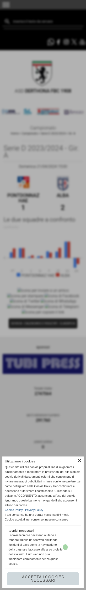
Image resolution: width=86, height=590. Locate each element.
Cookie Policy (14, 510)
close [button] (79, 460)
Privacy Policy (34, 510)
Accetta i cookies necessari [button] (43, 578)
